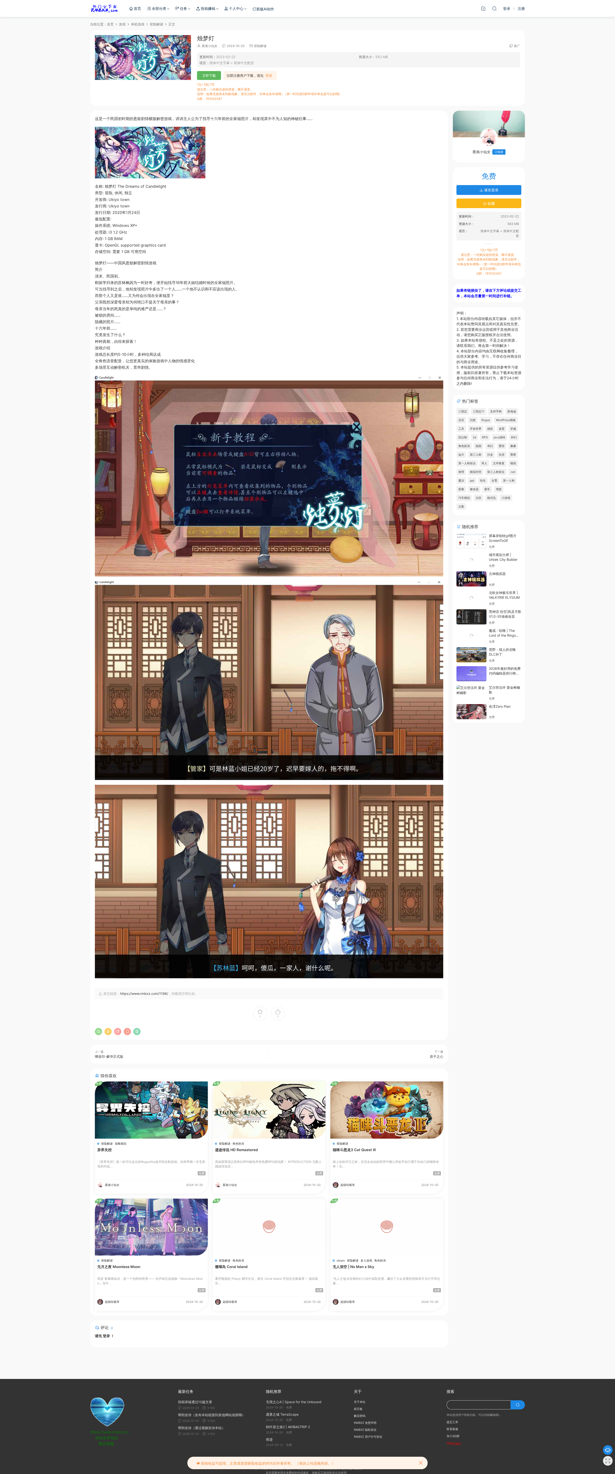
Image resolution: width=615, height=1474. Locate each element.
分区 (478, 498)
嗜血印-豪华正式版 (109, 1056)
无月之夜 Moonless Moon (118, 1266)
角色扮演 (238, 1143)
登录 (268, 75)
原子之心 (436, 1056)
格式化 (491, 498)
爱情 (501, 446)
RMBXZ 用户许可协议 (368, 1436)
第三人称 (475, 454)
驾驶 (499, 489)
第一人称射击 (467, 463)
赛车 (487, 489)
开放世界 (475, 428)
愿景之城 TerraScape (282, 1414)
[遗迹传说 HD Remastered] (269, 1109)
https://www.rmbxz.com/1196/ (144, 993)
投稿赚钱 (207, 8)
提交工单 (452, 1422)
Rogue (485, 420)
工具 (461, 428)
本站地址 (455, 1443)
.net (512, 472)
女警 (494, 480)
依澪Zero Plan (499, 706)
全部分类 (158, 8)
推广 (517, 46)
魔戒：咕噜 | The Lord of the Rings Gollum (502, 635)
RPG (485, 437)
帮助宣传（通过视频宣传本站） (201, 1428)
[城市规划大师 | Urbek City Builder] (471, 560)
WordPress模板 (506, 420)
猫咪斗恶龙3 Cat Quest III (354, 1150)
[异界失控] (151, 1109)
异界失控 (104, 1150)
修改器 (474, 489)
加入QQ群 (453, 1436)
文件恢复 (498, 463)
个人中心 (235, 8)
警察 (513, 454)
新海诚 (511, 411)
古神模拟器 (497, 574)
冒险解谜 (260, 46)
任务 (183, 8)
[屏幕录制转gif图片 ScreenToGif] (471, 541)
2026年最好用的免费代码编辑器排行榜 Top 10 (505, 673)
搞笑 (490, 428)
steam (341, 1260)
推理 (461, 472)
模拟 (513, 463)
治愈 (473, 420)
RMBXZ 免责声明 (365, 1423)
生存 (501, 454)
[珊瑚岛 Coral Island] (269, 1227)
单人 (484, 463)
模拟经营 (475, 472)
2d (474, 437)
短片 (461, 454)
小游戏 (506, 498)
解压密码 (359, 1416)
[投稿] (483, 8)
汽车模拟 (464, 498)
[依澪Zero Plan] (471, 711)
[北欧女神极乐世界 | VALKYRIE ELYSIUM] (471, 597)
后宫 (461, 420)
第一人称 (509, 480)
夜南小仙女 (209, 46)
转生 (483, 480)
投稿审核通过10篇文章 (195, 1402)
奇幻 (490, 446)
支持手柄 (496, 411)
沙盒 (490, 454)
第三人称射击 (495, 472)
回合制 (462, 437)
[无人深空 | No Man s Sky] (386, 1227)
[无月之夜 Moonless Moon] (151, 1227)
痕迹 (269, 1439)
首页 (137, 8)
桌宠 (501, 428)
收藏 (491, 203)
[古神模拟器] (471, 578)
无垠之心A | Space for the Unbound (293, 1402)
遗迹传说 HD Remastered (236, 1150)
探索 (461, 489)
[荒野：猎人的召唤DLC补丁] (471, 654)
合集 (461, 506)
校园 (478, 446)
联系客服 (452, 1429)
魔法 (461, 480)
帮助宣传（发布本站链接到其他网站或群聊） (211, 1415)
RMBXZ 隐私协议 (365, 1430)
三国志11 (478, 411)
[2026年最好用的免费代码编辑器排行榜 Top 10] (471, 673)
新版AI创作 (265, 9)
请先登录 (490, 190)
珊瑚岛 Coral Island (231, 1266)
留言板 (358, 1409)
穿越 (513, 428)
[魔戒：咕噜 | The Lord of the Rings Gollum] (471, 635)
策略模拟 (120, 1143)
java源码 (499, 437)
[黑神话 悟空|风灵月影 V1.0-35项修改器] (471, 616)
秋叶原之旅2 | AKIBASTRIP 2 (288, 1427)
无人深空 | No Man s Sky (353, 1266)
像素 (513, 446)
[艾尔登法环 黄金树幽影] (471, 690)
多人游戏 (366, 1260)
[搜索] (494, 8)
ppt (472, 480)
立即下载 (209, 75)
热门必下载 (104, 8)
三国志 (462, 411)
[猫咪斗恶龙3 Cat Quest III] (386, 1109)
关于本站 (359, 1402)
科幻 (514, 437)
